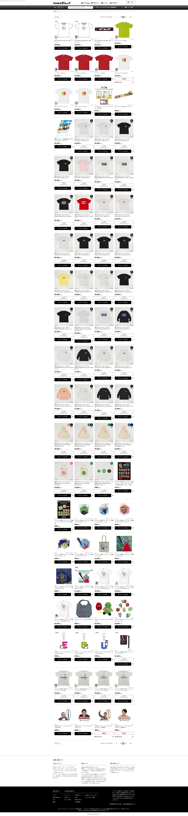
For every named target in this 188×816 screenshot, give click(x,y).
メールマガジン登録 (90, 797)
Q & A (76, 797)
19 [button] (125, 17)
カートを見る (130, 7)
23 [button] (130, 17)
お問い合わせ (78, 799)
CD (53, 799)
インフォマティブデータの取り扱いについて (91, 810)
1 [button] (116, 17)
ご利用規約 (77, 801)
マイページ (67, 795)
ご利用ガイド (78, 795)
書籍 (54, 801)
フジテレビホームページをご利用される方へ (122, 798)
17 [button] (120, 17)
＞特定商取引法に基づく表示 (115, 804)
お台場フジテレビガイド (91, 795)
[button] (114, 17)
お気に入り (67, 797)
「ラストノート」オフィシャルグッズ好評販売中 (105, 7)
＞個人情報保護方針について (129, 804)
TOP (55, 11)
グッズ (54, 795)
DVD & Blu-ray (56, 797)
